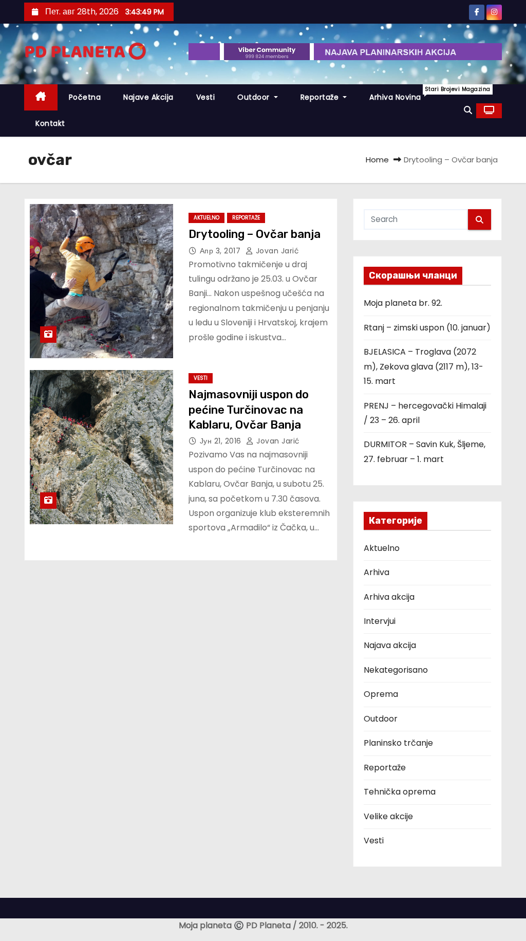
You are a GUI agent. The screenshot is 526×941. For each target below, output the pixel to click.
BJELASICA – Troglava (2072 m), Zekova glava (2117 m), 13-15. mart (423, 366)
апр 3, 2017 (221, 251)
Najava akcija (390, 645)
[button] (468, 110)
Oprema (381, 694)
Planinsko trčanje (398, 743)
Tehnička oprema (400, 792)
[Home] (41, 97)
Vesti (205, 97)
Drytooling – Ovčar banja (255, 234)
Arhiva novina (401, 93)
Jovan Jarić (276, 251)
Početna (85, 97)
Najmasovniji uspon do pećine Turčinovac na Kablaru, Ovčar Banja (249, 410)
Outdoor (254, 97)
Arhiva (376, 572)
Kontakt (50, 123)
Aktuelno (206, 218)
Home (377, 159)
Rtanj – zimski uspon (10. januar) (427, 328)
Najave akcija (148, 97)
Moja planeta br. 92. (403, 303)
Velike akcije (388, 816)
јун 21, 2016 (222, 441)
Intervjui (380, 621)
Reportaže (320, 97)
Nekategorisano (396, 670)
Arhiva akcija (389, 597)
